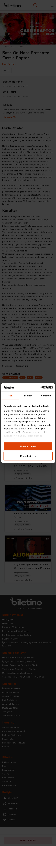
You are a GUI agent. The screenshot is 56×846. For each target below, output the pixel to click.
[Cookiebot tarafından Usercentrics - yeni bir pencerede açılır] (40, 387)
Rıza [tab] (10, 395)
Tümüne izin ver (28, 446)
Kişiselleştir (26, 456)
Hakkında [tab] (46, 395)
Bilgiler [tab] (28, 395)
